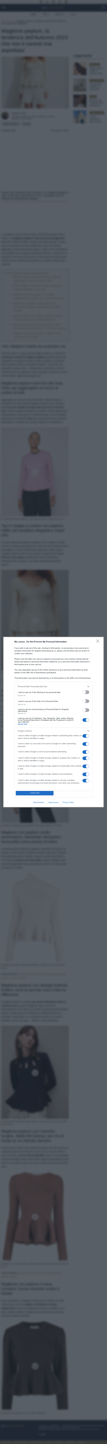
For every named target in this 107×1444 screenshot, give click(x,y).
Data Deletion (38, 802)
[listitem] (53, 686)
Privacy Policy (68, 802)
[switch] (85, 692)
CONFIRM (35, 793)
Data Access (53, 802)
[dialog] (53, 722)
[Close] (98, 641)
